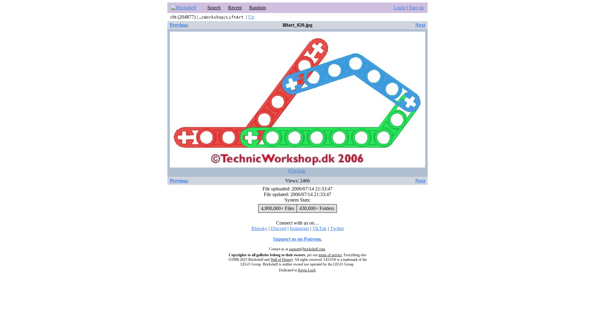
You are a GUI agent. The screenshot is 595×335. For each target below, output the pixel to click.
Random (257, 7)
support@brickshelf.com (307, 249)
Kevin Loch (306, 270)
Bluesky (259, 228)
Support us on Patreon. (297, 239)
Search (214, 7)
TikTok (319, 228)
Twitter (337, 228)
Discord (278, 228)
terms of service (330, 255)
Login (399, 7)
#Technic (297, 170)
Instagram (299, 228)
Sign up (416, 7)
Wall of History (282, 259)
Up (251, 17)
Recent (235, 7)
